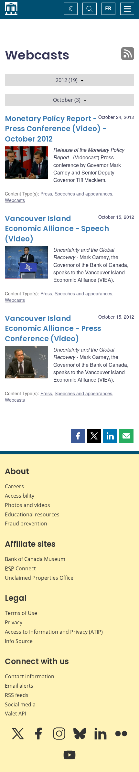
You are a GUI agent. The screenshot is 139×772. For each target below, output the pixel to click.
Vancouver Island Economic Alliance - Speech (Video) (57, 229)
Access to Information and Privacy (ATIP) (54, 631)
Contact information (29, 676)
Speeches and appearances (83, 193)
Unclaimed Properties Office (39, 577)
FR (108, 8)
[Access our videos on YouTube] (69, 759)
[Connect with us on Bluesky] (80, 738)
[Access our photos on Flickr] (121, 738)
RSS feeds (16, 695)
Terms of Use (21, 613)
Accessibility (19, 495)
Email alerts (19, 685)
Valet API (15, 713)
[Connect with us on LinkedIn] (101, 738)
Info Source (19, 641)
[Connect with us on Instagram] (59, 738)
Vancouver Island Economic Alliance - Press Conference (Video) (53, 328)
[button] (78, 436)
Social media (20, 704)
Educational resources (32, 514)
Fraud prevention (26, 523)
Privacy (13, 622)
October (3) (66, 99)
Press (46, 193)
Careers (14, 486)
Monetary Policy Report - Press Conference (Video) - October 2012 (56, 129)
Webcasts (15, 200)
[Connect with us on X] (18, 738)
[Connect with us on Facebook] (39, 738)
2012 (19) (67, 80)
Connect (20, 568)
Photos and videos (27, 505)
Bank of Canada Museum (35, 559)
